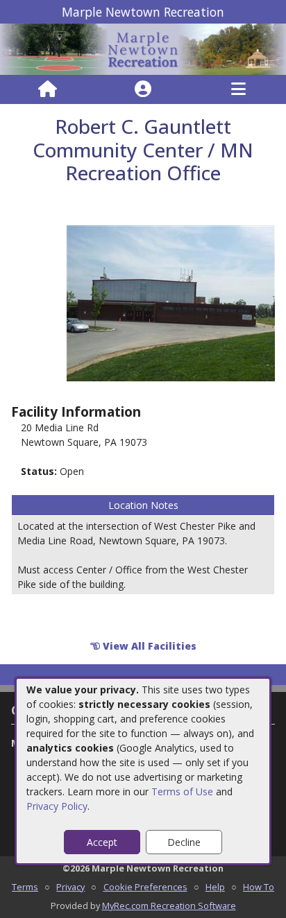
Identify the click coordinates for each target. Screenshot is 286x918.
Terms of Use (182, 791)
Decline (184, 842)
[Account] (143, 89)
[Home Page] (47, 89)
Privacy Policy (56, 806)
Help (215, 887)
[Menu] (238, 89)
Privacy (70, 887)
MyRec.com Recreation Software (169, 905)
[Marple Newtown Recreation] (143, 48)
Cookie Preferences (145, 887)
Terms (25, 887)
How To (258, 887)
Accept (102, 842)
